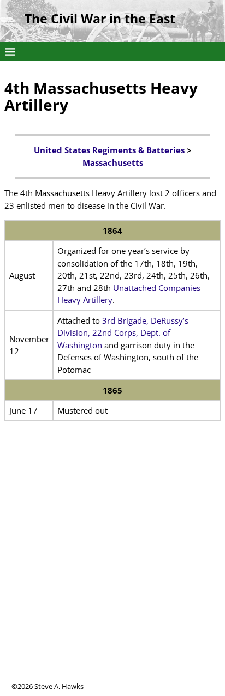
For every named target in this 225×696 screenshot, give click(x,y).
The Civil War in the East (100, 18)
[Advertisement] (112, 569)
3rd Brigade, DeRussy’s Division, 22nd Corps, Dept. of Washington (122, 332)
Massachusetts (112, 162)
